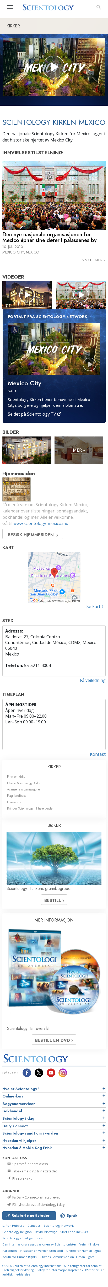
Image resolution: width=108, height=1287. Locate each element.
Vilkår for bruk (92, 1270)
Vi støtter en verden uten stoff (41, 1251)
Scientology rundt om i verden (30, 1133)
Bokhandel (12, 1111)
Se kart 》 (96, 606)
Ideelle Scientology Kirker (24, 783)
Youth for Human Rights (19, 1257)
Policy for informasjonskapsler (57, 1270)
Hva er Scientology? (21, 1088)
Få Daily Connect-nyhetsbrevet (36, 1197)
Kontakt (98, 754)
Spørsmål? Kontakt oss (30, 1163)
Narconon (9, 1251)
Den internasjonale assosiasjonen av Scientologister (39, 1244)
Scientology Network (59, 1225)
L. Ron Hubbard (13, 1225)
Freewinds (14, 802)
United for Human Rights (83, 1251)
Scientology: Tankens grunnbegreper (39, 888)
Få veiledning (93, 680)
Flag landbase (16, 795)
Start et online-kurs (74, 1232)
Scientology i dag (18, 1118)
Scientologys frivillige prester (23, 1238)
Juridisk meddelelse (16, 1274)
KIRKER (54, 767)
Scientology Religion (17, 1232)
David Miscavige (46, 1232)
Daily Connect (15, 1126)
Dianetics (34, 1225)
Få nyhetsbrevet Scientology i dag (38, 1204)
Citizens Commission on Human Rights (67, 1257)
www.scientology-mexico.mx (40, 523)
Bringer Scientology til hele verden (30, 808)
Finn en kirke (16, 776)
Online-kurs (13, 1096)
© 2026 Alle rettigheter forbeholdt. (52, 1266)
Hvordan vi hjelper (19, 1140)
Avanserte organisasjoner (24, 789)
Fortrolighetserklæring (18, 1270)
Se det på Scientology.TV (32, 414)
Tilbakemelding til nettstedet (34, 1171)
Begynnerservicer (18, 1103)
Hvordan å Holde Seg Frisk (27, 1147)
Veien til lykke (89, 1244)
